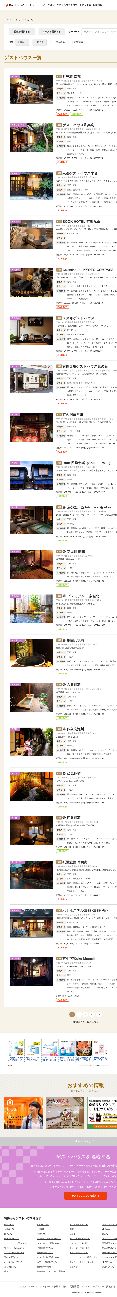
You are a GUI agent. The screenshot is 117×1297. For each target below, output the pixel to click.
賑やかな (8, 1234)
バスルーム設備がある (80, 1243)
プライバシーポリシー (92, 1286)
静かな (105, 1234)
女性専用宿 (9, 1229)
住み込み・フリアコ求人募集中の (52, 1271)
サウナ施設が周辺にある (48, 1257)
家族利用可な (108, 1267)
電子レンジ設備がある (14, 1248)
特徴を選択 (22, 31)
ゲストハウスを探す (67, 5)
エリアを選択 (52, 31)
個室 (72, 1229)
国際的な (41, 1234)
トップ (22, 1286)
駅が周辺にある (109, 1248)
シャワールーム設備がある (16, 1243)
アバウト (33, 1286)
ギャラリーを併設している (82, 1262)
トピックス (85, 5)
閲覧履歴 (97, 5)
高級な (73, 1234)
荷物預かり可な (44, 1267)
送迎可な (74, 1267)
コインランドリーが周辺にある (84, 1257)
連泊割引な (107, 1262)
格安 (6, 1271)
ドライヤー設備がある (80, 1248)
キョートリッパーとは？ (42, 5)
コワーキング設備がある (48, 1243)
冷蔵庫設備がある (45, 1248)
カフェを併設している (47, 1262)
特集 (65, 1286)
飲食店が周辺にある (79, 1252)
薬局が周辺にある (45, 1252)
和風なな (106, 1229)
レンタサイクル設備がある (49, 1238)
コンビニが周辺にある (14, 1252)
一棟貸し (41, 1229)
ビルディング (43, 1224)
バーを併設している (13, 1262)
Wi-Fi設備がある (11, 1238)
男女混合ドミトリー (79, 1224)
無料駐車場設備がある (80, 1238)
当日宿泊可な (10, 1267)
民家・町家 (9, 1224)
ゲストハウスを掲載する (85, 1195)
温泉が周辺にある (12, 1257)
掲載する (110, 1286)
